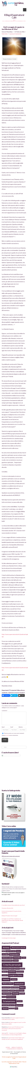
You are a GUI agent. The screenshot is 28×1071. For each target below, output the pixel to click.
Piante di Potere (6, 993)
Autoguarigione (14, 954)
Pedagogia (12, 990)
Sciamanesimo (11, 997)
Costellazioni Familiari (7, 960)
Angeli (3, 951)
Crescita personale (12, 964)
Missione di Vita (5, 987)
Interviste (5, 34)
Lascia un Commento (15, 34)
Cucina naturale (5, 968)
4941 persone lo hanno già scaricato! (11, 856)
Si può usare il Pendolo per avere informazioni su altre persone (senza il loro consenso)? (13, 1028)
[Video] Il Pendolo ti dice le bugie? (9, 915)
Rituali (3, 996)
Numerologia (5, 990)
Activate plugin (12, 938)
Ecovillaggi (22, 968)
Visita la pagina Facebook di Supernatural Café (14, 1057)
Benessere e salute (7, 957)
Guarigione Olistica (15, 975)
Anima (18, 951)
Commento (4, 710)
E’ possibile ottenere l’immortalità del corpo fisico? (13, 905)
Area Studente (17, 1047)
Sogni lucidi (11, 1005)
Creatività (16, 960)
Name (3, 727)
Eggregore (4, 971)
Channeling (17, 957)
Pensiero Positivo (20, 990)
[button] (24, 9)
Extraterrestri (20, 971)
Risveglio (22, 993)
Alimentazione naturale (18, 947)
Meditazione (19, 984)
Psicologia (16, 993)
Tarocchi (5, 1008)
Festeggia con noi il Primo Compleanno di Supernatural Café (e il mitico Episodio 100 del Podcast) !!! (12, 920)
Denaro (12, 968)
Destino (17, 968)
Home (8, 1047)
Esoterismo (12, 971)
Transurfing (11, 1008)
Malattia (6, 979)
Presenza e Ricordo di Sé (7, 908)
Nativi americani (14, 987)
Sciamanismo (9, 1001)
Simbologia (4, 1005)
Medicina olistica (7, 983)
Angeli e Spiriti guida (10, 951)
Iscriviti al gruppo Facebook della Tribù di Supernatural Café (14, 1062)
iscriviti (7, 735)
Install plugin (5, 938)
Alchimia (6, 947)
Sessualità (19, 1001)
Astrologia (5, 954)
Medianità (14, 979)
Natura (22, 987)
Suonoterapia (19, 1005)
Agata (3, 1033)
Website (21, 727)
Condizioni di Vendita (15, 1049)
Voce (16, 1008)
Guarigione (4, 975)
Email (11, 727)
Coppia (23, 957)
